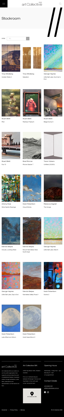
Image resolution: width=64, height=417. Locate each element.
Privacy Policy (14, 410)
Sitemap (22, 410)
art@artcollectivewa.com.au (51, 388)
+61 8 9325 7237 (48, 386)
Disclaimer (4, 410)
